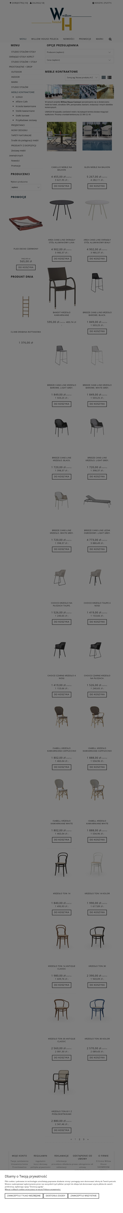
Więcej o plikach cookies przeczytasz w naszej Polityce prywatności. (33, 1189)
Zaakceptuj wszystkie (83, 1196)
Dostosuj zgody (55, 1196)
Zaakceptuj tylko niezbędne (24, 1196)
